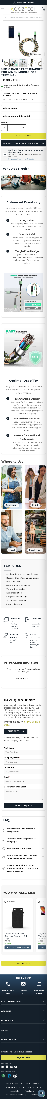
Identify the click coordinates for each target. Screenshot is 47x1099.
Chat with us (16, 731)
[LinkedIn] (11, 1067)
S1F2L (25, 99)
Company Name (12, 758)
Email (7, 777)
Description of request (15, 787)
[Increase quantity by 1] (23, 127)
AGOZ (7, 941)
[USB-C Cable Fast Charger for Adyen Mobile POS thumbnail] (5, 63)
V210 (31, 99)
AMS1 (5, 99)
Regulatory (29, 1091)
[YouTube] (15, 1067)
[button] (23, 169)
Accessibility (15, 1091)
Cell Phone (10, 767)
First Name (9, 748)
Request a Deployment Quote (22, 159)
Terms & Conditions (30, 1087)
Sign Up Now (23, 1057)
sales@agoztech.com (19, 740)
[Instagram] (2, 1067)
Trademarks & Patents (14, 1095)
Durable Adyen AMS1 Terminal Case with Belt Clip (16, 936)
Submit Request (23, 805)
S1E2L (18, 99)
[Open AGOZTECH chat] (41, 1093)
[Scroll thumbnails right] (43, 63)
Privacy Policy (11, 1087)
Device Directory (35, 1095)
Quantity (5, 122)
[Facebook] (7, 1067)
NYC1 (11, 99)
